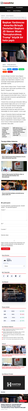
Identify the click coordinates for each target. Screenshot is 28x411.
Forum (8, 10)
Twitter (9, 69)
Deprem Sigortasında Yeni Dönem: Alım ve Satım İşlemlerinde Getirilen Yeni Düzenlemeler (14, 332)
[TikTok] (19, 276)
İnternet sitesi (4, 235)
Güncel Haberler (9, 7)
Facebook (15, 69)
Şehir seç (5, 263)
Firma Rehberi (19, 7)
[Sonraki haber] (23, 286)
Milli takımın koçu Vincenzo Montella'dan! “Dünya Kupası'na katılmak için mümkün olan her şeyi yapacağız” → (19, 131)
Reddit (4, 71)
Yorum (3, 210)
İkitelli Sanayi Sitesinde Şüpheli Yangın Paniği (13, 337)
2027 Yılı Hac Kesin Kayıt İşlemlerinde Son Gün (13, 339)
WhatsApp (21, 69)
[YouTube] (15, 276)
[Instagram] (11, 276)
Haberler (3, 15)
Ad (2, 223)
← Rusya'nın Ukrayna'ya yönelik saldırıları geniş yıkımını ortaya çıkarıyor (6, 132)
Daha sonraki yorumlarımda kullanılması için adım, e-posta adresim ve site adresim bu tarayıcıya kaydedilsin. (13, 244)
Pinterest (10, 71)
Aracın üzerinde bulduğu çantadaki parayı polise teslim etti (13, 335)
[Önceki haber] (20, 286)
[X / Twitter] (7, 276)
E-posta (3, 229)
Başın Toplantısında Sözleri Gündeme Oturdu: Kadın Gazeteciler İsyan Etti (13, 330)
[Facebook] (3, 276)
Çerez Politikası (17, 10)
